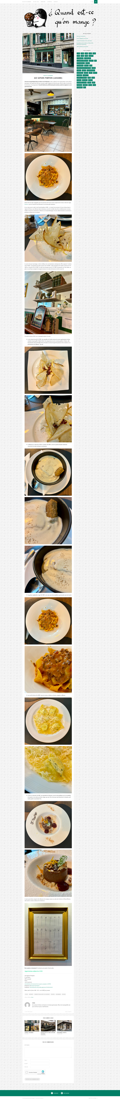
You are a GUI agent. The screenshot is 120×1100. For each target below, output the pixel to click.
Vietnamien (79, 87)
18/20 (86, 55)
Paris (89, 77)
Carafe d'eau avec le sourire (42, 994)
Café (91, 65)
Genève (86, 72)
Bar (95, 60)
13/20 (86, 53)
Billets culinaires (26, 1)
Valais (90, 84)
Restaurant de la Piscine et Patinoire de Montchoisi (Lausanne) (85, 43)
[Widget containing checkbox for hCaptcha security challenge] (35, 1072)
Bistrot (31, 994)
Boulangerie (80, 65)
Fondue (79, 70)
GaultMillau (80, 72)
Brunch (86, 65)
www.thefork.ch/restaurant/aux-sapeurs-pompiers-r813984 (38, 984)
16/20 (78, 55)
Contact (56, 1)
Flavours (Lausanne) (81, 36)
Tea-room (79, 84)
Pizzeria (79, 80)
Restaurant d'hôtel (81, 82)
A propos (49, 1)
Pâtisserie (85, 80)
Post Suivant (68, 1011)
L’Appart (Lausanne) (29, 1032)
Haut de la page (93, 1098)
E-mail (26, 1063)
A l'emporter (80, 58)
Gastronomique (91, 70)
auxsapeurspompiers (35, 985)
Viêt (84, 87)
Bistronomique (80, 63)
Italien (53, 994)
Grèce (90, 72)
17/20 (82, 55)
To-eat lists (36, 1)
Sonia (32, 997)
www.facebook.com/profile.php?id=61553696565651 (41, 987)
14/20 (90, 53)
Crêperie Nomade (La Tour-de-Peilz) (84, 40)
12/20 (82, 53)
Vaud (94, 84)
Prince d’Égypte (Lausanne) (82, 38)
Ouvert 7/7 (85, 75)
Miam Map (43, 1)
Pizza (93, 77)
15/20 (26, 994)
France (83, 70)
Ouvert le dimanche (81, 77)
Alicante (91, 60)
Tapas (93, 82)
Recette (90, 80)
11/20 (78, 53)
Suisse (63, 994)
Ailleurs (91, 55)
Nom (26, 1060)
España (93, 67)
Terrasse (85, 84)
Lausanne (58, 994)
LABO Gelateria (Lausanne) (82, 46)
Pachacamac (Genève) (62, 1032)
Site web (26, 1067)
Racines (26, 204)
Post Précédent (28, 1011)
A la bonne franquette (82, 60)
